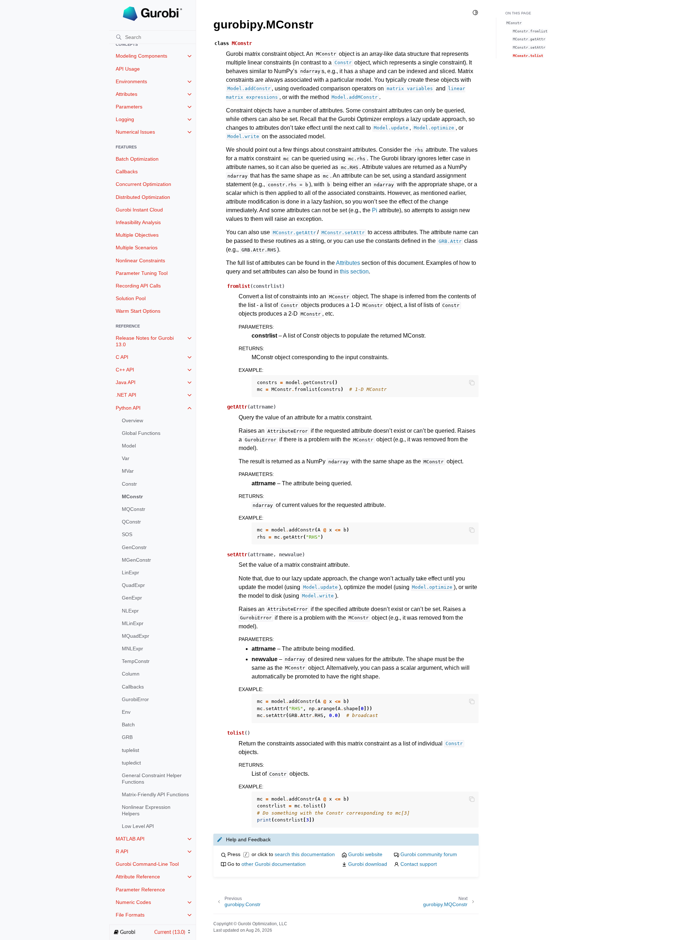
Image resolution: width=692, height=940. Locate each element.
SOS (127, 534)
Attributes (126, 94)
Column (130, 674)
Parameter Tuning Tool (142, 273)
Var (125, 458)
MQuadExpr (135, 636)
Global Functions (141, 433)
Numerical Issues (135, 132)
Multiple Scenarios (137, 247)
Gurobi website (365, 854)
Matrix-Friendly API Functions (155, 794)
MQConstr (133, 509)
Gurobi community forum (428, 854)
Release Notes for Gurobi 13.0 (145, 341)
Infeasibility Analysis (138, 222)
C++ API (125, 370)
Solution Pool (131, 298)
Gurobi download (367, 864)
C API (122, 357)
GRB (127, 737)
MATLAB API (130, 839)
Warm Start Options (138, 311)
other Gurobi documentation (273, 864)
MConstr (132, 496)
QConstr (131, 522)
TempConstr (136, 661)
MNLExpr (132, 648)
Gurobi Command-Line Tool (147, 864)
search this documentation (305, 854)
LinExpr (130, 572)
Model (129, 446)
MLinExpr (132, 623)
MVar (128, 471)
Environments (131, 81)
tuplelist (130, 750)
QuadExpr (133, 585)
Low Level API (138, 826)
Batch (128, 724)
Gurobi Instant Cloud (139, 210)
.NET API (126, 395)
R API (122, 851)
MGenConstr (136, 560)
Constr (129, 484)
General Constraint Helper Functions (152, 778)
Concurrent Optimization (143, 184)
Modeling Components (141, 56)
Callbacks (127, 171)
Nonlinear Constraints (140, 260)
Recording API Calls (138, 286)
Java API (126, 382)
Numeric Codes (133, 902)
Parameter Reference (140, 889)
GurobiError (135, 699)
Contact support (418, 864)
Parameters (129, 107)
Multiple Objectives (137, 235)
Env (126, 712)
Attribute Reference (138, 876)
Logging (125, 119)
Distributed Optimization (143, 197)
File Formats (130, 915)
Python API (128, 408)
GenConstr (134, 547)
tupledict (131, 763)
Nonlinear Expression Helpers (146, 810)
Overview (132, 420)
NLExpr (130, 611)
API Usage (128, 69)
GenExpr (132, 598)
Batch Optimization (137, 159)
